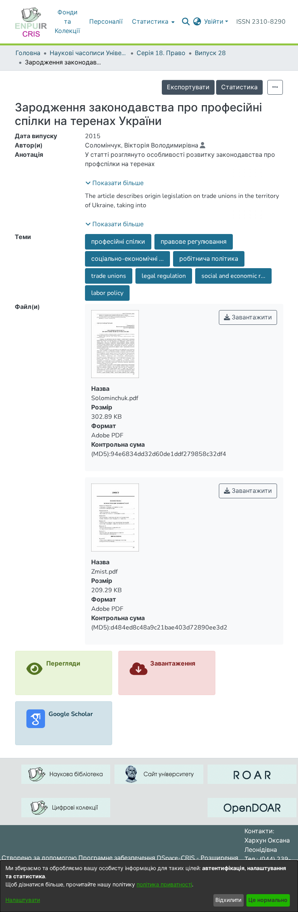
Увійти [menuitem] (214, 21)
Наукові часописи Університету (88, 53)
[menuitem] (197, 21)
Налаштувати (22, 900)
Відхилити (228, 900)
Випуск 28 (210, 53)
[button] (114, 183)
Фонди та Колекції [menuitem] (67, 21)
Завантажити (251, 317)
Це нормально (268, 900)
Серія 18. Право (161, 53)
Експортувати (188, 87)
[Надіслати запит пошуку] (186, 21)
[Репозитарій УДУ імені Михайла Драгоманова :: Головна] (31, 21)
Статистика (239, 87)
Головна (28, 53)
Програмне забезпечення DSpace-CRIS (136, 858)
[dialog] (149, 886)
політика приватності (164, 884)
